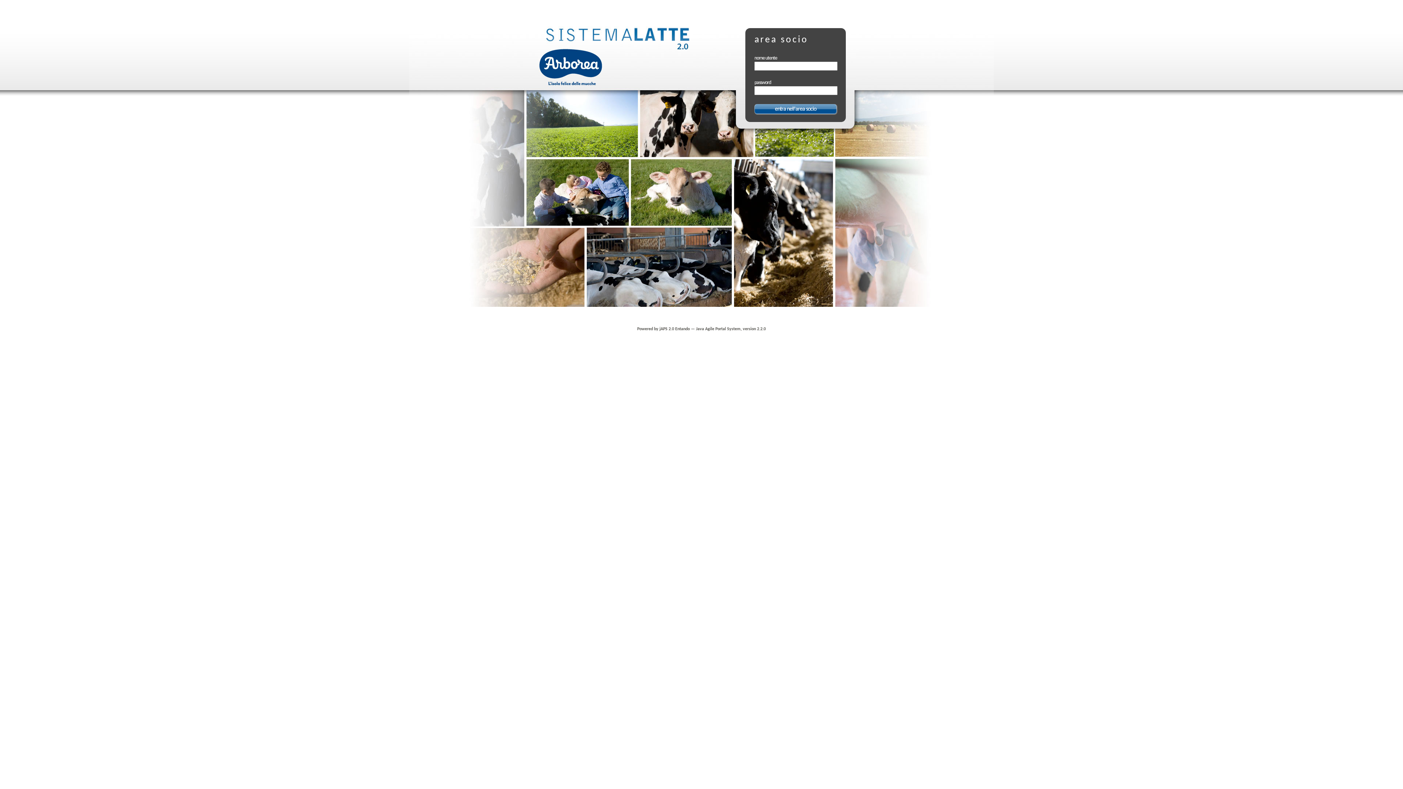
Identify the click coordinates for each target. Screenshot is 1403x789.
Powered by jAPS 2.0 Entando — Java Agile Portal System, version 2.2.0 (701, 329)
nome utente (765, 58)
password (762, 82)
